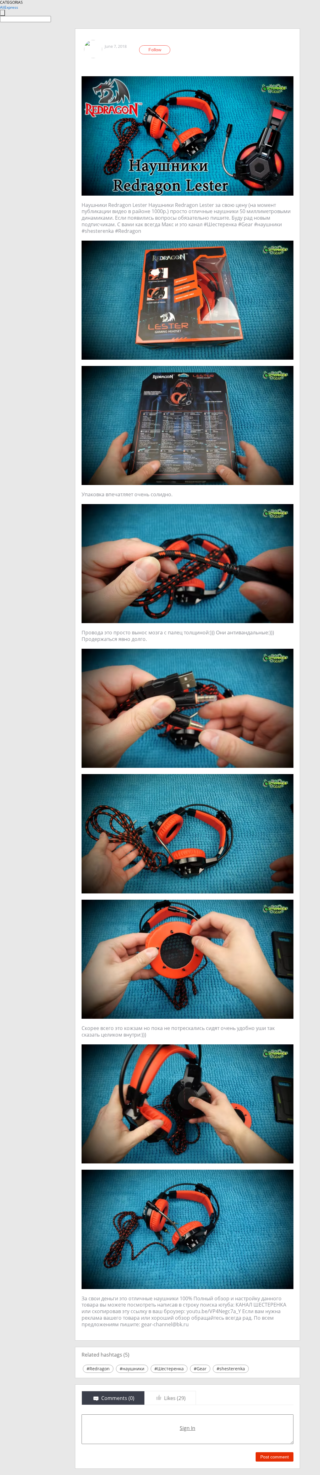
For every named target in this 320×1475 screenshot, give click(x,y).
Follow (154, 49)
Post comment (274, 1456)
